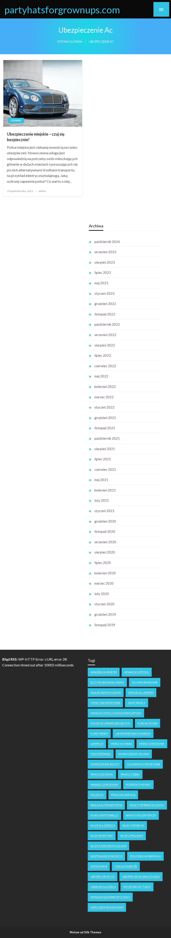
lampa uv (96, 743)
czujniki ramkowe (145, 682)
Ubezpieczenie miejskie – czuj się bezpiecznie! (36, 137)
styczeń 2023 (104, 293)
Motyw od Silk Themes (85, 932)
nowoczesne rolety (105, 764)
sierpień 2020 (104, 552)
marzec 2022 (104, 397)
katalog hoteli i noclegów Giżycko (115, 713)
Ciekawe (15, 120)
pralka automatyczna (106, 805)
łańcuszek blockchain (106, 907)
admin (42, 191)
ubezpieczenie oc (102, 876)
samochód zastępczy (141, 815)
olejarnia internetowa (143, 764)
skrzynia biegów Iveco (106, 856)
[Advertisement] (43, 288)
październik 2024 (107, 242)
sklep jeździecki (133, 825)
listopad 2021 (104, 428)
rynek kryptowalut (104, 815)
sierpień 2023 (104, 262)
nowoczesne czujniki (133, 754)
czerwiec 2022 (105, 366)
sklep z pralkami (131, 835)
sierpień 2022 (104, 345)
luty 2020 (101, 594)
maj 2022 (101, 376)
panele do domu (101, 774)
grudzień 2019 (105, 614)
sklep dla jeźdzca (102, 825)
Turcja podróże (125, 866)
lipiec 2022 (102, 355)
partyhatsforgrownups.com (62, 9)
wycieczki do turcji (137, 886)
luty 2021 (101, 500)
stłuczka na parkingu (145, 856)
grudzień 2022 (105, 304)
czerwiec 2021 (105, 469)
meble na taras (121, 743)
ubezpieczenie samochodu (141, 876)
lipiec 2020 (102, 563)
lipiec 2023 (102, 273)
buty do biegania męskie (107, 682)
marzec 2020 (104, 583)
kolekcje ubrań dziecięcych (110, 723)
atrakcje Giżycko (136, 672)
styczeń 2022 (104, 407)
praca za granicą (123, 794)
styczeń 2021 (104, 511)
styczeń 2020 (104, 604)
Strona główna (69, 41)
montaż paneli (100, 754)
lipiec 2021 (102, 459)
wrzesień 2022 (105, 335)
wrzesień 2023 (105, 252)
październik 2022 (107, 324)
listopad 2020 (104, 531)
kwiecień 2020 (105, 573)
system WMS (98, 866)
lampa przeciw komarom (133, 733)
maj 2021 (101, 480)
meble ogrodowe (152, 743)
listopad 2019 (104, 625)
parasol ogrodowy (104, 784)
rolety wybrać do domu (147, 805)
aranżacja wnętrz (103, 672)
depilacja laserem (141, 692)
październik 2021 (107, 438)
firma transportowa (105, 702)
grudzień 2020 (105, 521)
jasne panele (136, 702)
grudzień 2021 (105, 418)
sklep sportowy (101, 835)
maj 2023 (101, 283)
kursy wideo (99, 733)
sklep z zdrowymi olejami (108, 846)
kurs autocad (147, 723)
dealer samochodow (105, 692)
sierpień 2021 (104, 449)
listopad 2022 (104, 314)
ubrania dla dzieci (103, 886)
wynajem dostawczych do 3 (110, 897)
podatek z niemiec (138, 784)
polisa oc (97, 794)
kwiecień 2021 (105, 490)
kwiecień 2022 (105, 387)
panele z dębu (130, 774)
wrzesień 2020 (105, 542)
